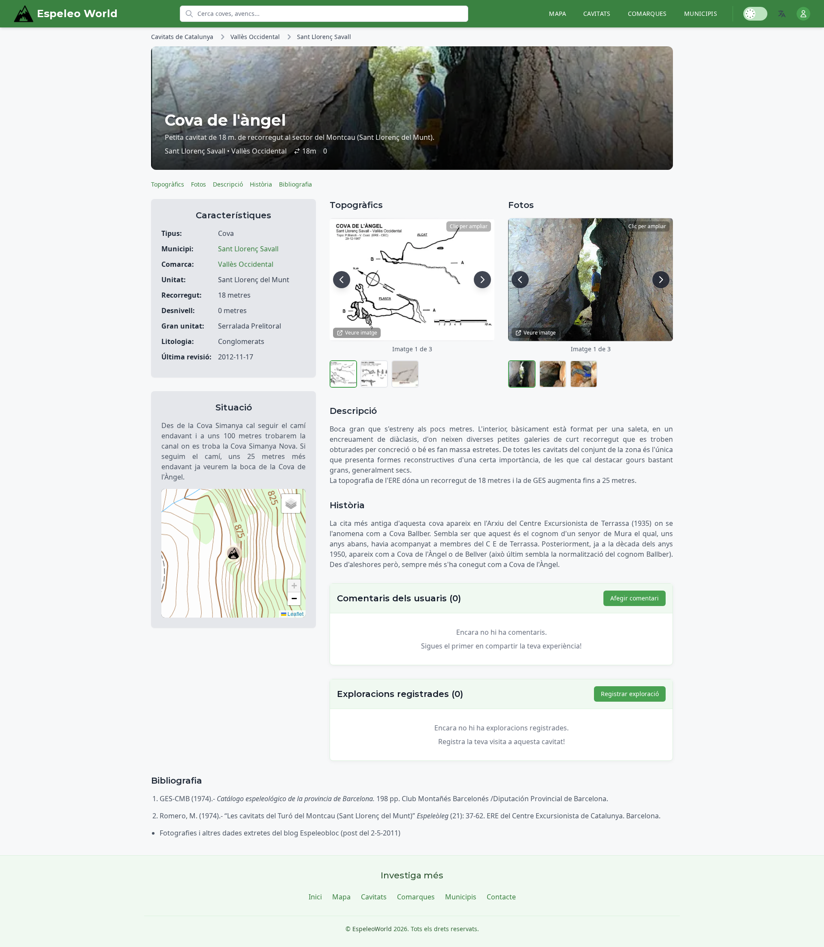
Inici (315, 897)
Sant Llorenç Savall (324, 37)
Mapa (557, 13)
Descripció (228, 184)
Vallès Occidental (255, 37)
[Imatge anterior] (341, 279)
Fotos (198, 184)
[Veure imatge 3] (405, 374)
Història (261, 184)
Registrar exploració (630, 694)
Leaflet (294, 613)
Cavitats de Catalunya (182, 37)
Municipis (700, 13)
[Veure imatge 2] (374, 374)
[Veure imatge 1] (343, 374)
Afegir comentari (634, 598)
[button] (233, 553)
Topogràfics (167, 184)
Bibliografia (295, 184)
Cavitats (597, 13)
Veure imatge (361, 332)
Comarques (647, 13)
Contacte (501, 897)
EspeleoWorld (372, 929)
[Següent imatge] (482, 279)
